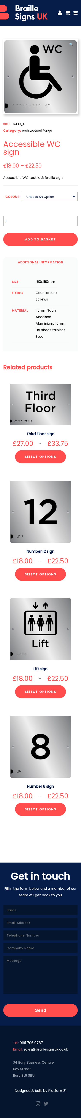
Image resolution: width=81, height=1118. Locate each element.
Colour (12, 197)
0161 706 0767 (31, 1042)
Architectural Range (37, 130)
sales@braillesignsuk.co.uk (46, 1049)
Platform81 (57, 1090)
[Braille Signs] (24, 13)
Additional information (40, 262)
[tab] (40, 262)
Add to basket (40, 239)
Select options (40, 457)
